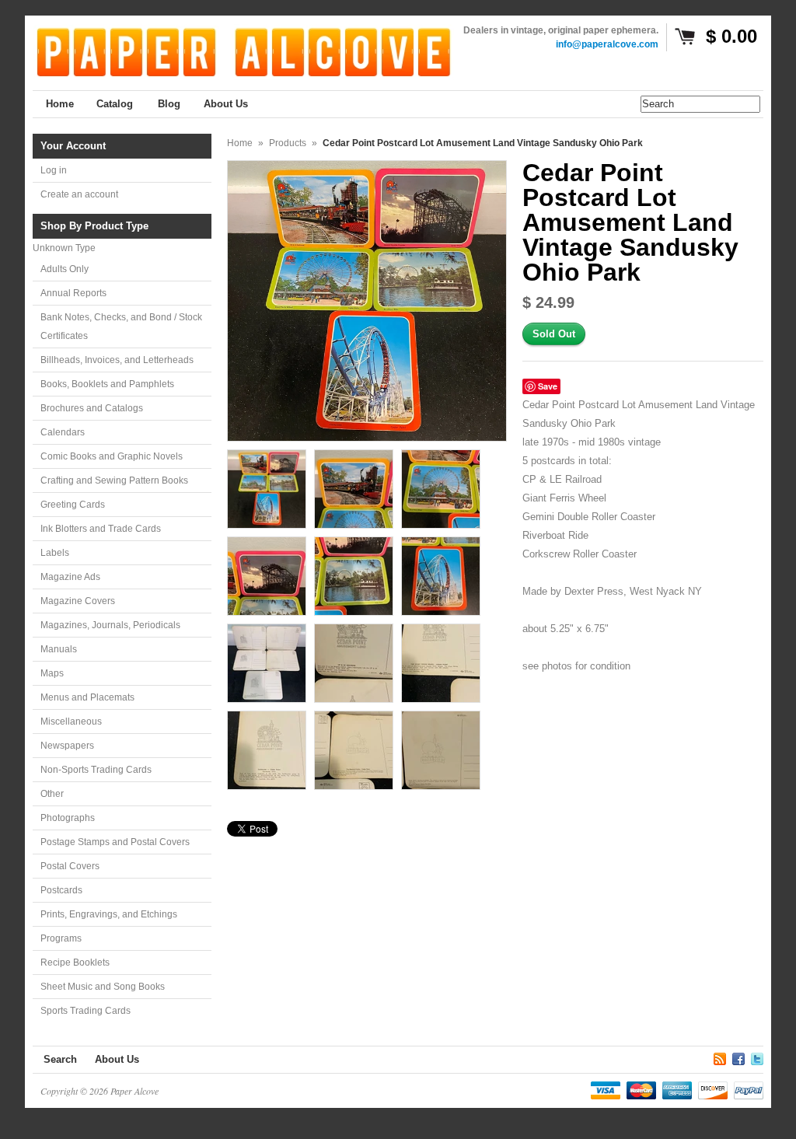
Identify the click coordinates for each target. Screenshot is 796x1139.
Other (52, 793)
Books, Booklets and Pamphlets (107, 384)
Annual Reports (73, 293)
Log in (53, 170)
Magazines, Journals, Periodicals (110, 625)
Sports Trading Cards (85, 1010)
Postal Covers (70, 866)
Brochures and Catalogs (91, 408)
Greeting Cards (72, 504)
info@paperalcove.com (607, 44)
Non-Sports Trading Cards (96, 769)
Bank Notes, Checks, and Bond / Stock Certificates (121, 326)
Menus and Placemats (87, 697)
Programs (61, 938)
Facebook (738, 1056)
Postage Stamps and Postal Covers (115, 842)
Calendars (62, 432)
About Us (117, 1059)
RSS (720, 1056)
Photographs (67, 817)
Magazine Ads (70, 576)
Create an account (79, 194)
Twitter (757, 1056)
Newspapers (67, 745)
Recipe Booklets (75, 962)
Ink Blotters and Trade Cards (100, 528)
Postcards (61, 890)
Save (547, 386)
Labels (54, 552)
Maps (52, 673)
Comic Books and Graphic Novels (111, 456)
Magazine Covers (77, 601)
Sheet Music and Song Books (102, 986)
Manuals (58, 649)
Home (240, 143)
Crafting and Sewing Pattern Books (114, 480)
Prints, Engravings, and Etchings (108, 914)
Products (287, 143)
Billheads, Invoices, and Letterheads (117, 360)
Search (60, 1059)
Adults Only (64, 269)
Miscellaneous (71, 721)
